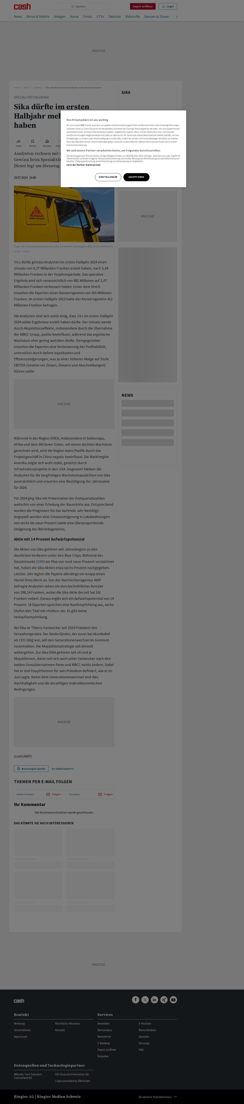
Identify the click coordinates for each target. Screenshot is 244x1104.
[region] (123, 148)
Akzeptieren (136, 177)
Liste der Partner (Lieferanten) (84, 165)
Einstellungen (108, 177)
